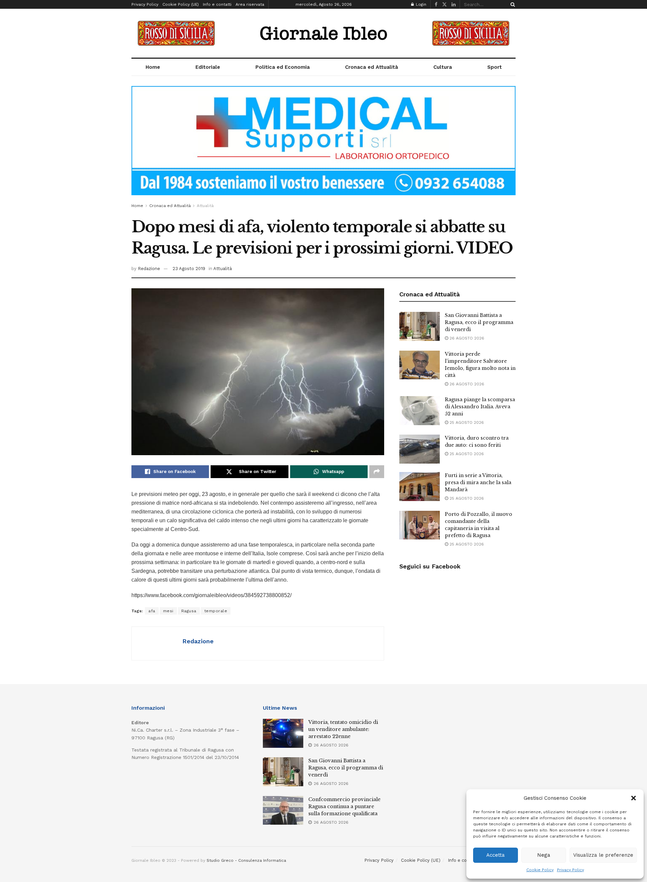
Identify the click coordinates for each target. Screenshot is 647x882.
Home (153, 67)
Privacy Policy (570, 870)
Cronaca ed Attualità (371, 67)
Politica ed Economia (282, 67)
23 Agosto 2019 (189, 268)
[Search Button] (511, 4)
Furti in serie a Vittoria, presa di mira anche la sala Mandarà (478, 482)
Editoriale (207, 67)
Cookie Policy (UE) (180, 4)
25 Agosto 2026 (466, 422)
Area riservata (250, 4)
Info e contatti (217, 4)
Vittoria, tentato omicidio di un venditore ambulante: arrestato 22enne (343, 729)
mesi (168, 611)
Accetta (495, 855)
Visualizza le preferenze (603, 855)
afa (151, 611)
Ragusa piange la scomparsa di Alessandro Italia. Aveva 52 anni (480, 406)
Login (420, 4)
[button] (633, 798)
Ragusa (188, 611)
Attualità (205, 205)
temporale (215, 611)
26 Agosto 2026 (466, 338)
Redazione (149, 268)
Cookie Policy (540, 870)
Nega (543, 855)
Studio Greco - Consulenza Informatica (246, 860)
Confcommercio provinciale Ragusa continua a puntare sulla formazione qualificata (344, 806)
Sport (494, 67)
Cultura (442, 67)
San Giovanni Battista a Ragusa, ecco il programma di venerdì (479, 322)
